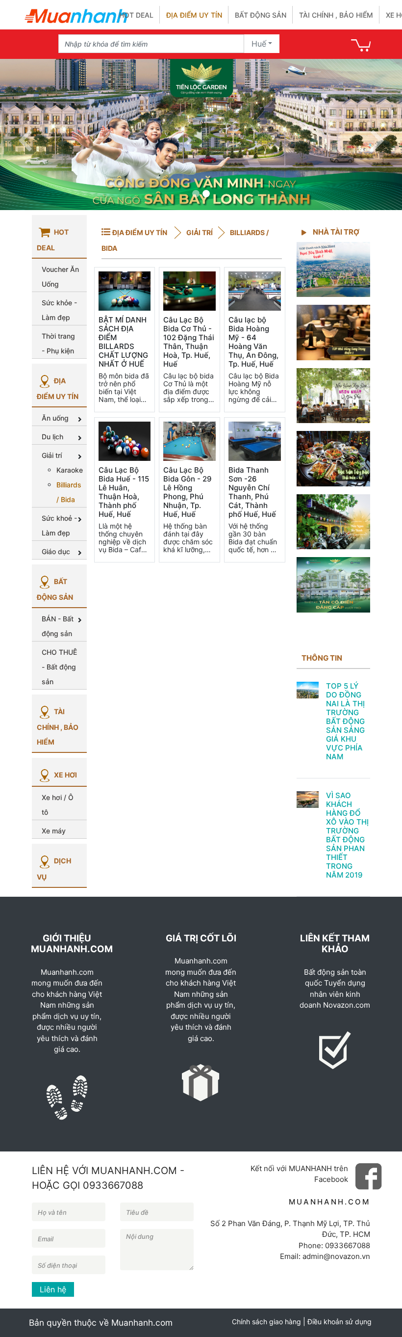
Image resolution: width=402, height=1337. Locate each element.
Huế (258, 44)
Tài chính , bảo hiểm (336, 15)
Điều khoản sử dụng (339, 1321)
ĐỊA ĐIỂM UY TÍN (139, 232)
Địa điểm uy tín (194, 15)
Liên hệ (53, 1289)
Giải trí (199, 232)
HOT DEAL (136, 15)
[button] (25, 134)
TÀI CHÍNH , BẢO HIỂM (57, 726)
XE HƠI (64, 775)
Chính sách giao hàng (266, 1321)
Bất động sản (260, 15)
